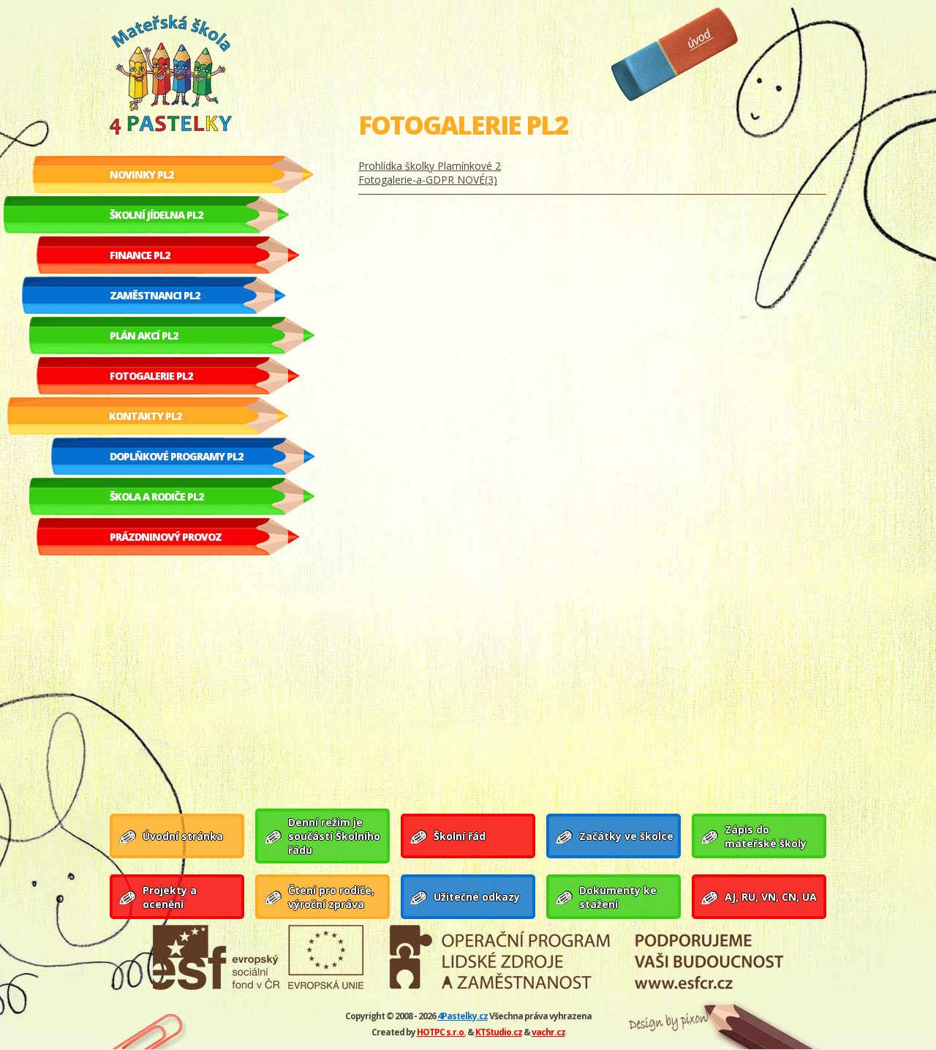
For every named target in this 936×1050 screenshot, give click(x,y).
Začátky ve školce (626, 836)
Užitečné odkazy (477, 897)
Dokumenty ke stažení (618, 897)
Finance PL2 (140, 255)
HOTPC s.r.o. (441, 1032)
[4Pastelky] (212, 76)
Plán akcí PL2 (144, 335)
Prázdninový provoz (166, 537)
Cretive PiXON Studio (660, 1022)
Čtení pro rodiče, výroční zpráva (331, 897)
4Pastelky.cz (462, 1016)
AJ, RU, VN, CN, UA (771, 897)
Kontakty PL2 (145, 416)
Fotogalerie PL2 (151, 376)
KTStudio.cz (498, 1032)
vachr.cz (548, 1032)
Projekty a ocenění (170, 897)
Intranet (150, 1029)
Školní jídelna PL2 (156, 215)
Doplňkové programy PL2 (176, 456)
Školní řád (460, 836)
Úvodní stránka (675, 54)
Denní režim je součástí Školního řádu (334, 836)
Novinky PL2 (141, 174)
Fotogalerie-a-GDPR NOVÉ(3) (427, 180)
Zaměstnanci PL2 (155, 295)
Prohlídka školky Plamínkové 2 (429, 166)
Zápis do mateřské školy (766, 836)
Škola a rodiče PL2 (156, 496)
